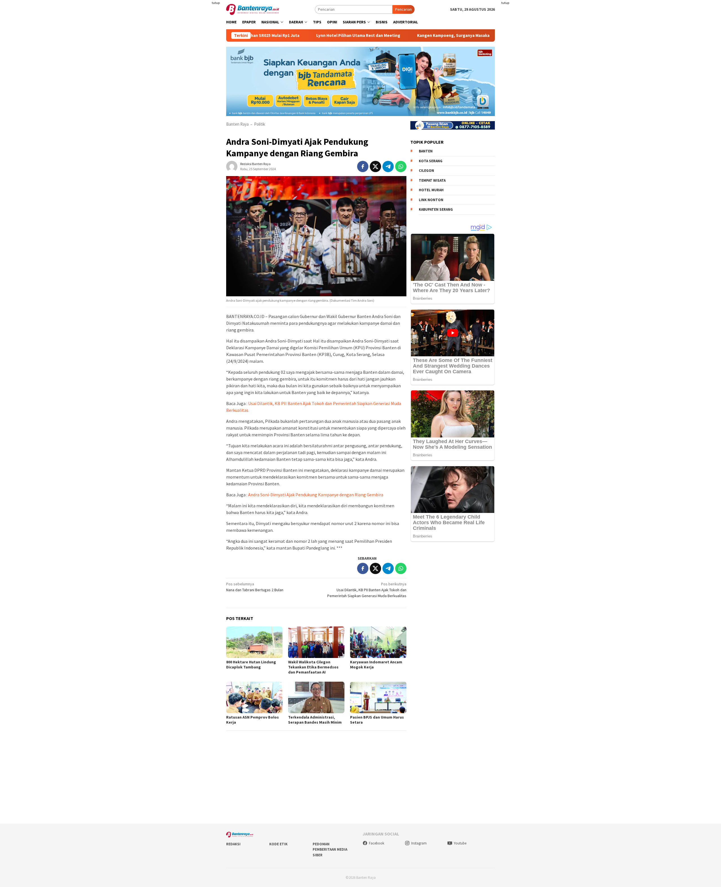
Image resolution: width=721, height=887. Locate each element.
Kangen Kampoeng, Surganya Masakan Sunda (428, 35)
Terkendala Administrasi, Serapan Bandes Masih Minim (315, 720)
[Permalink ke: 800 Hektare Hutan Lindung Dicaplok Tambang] (254, 642)
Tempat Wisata (432, 180)
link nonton (431, 199)
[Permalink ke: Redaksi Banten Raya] (231, 165)
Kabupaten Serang (436, 209)
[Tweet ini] (375, 166)
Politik (259, 124)
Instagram (419, 843)
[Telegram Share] (388, 166)
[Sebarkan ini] (362, 166)
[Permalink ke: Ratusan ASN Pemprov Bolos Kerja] (254, 697)
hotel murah (431, 190)
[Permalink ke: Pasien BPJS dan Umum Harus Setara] (378, 697)
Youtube (460, 843)
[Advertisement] (193, 112)
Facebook (376, 843)
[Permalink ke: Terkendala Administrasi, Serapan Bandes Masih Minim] (316, 697)
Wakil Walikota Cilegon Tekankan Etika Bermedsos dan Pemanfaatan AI (313, 667)
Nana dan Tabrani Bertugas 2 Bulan (254, 586)
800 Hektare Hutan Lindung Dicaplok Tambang (251, 664)
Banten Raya (237, 124)
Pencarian (403, 9)
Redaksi (233, 844)
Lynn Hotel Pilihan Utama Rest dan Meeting (325, 35)
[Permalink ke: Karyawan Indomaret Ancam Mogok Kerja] (378, 642)
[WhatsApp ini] (400, 166)
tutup (216, 3)
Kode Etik (278, 844)
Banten (426, 151)
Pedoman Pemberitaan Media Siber (330, 849)
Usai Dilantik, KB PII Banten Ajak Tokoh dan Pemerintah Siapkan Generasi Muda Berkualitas (366, 589)
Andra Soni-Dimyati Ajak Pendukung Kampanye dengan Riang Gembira (315, 494)
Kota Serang (430, 161)
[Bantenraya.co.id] (252, 9)
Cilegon (426, 170)
